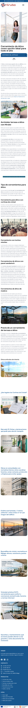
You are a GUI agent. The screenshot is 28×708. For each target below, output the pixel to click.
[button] (23, 5)
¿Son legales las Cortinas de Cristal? (14, 392)
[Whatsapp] (7, 659)
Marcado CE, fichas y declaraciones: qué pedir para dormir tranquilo (14, 430)
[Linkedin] (4, 659)
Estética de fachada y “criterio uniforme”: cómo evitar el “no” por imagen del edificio (13, 513)
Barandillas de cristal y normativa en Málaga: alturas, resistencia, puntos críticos (14, 553)
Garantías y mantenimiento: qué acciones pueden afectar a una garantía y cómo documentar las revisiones (12, 638)
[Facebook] (2, 659)
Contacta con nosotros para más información (14, 176)
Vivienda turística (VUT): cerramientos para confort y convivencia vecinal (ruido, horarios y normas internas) (13, 595)
